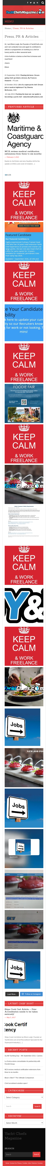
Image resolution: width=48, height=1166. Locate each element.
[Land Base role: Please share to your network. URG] (24, 646)
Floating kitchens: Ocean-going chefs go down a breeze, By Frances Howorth (22, 78)
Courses (40, 1163)
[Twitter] (30, 3)
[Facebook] (27, 3)
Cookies (24, 1163)
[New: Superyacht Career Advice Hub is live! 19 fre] (24, 605)
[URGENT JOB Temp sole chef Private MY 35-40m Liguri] (24, 201)
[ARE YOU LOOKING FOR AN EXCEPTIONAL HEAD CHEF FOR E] (24, 241)
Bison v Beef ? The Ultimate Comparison (19, 1078)
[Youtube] (34, 3)
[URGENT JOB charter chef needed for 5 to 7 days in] (24, 848)
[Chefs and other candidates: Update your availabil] (24, 322)
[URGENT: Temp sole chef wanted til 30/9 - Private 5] (24, 282)
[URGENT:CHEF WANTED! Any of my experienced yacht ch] (24, 363)
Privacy (19, 1163)
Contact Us (13, 1163)
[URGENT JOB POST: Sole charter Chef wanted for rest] (24, 808)
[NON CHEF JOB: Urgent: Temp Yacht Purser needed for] (24, 970)
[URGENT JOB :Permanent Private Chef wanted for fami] (24, 889)
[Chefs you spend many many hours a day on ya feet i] (24, 524)
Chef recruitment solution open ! (16, 1083)
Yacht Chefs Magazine (16, 1136)
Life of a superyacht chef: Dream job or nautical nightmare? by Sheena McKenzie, (24, 87)
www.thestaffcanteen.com (33, 97)
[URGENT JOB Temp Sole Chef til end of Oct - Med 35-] (24, 443)
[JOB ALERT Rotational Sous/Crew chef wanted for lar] (24, 484)
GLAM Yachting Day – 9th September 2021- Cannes (23, 1056)
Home (8, 28)
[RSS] (37, 3)
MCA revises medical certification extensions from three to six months (23, 152)
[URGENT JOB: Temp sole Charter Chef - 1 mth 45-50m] (24, 565)
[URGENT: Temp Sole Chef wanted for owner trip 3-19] (24, 686)
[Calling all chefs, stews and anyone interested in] (24, 403)
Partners (34, 1163)
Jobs (29, 1163)
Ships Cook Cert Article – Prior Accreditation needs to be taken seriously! (21, 1012)
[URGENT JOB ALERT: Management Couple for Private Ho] (24, 727)
